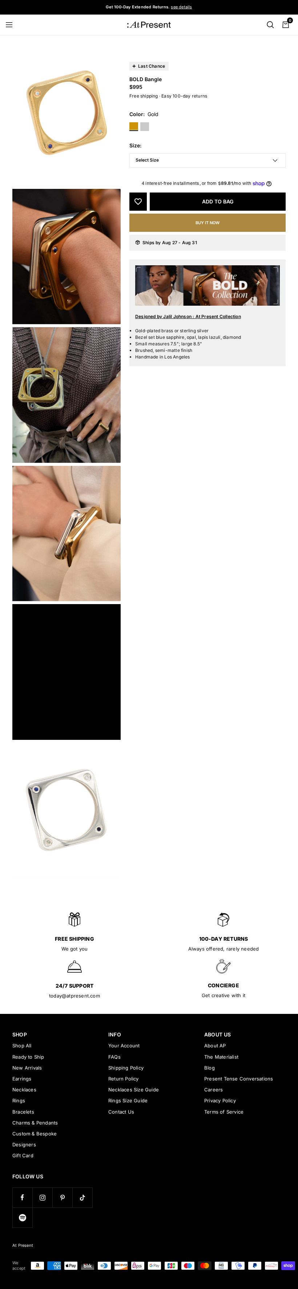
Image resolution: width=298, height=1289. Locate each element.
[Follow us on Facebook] (22, 1197)
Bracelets (23, 1112)
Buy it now (208, 222)
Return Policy (123, 1079)
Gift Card (22, 1155)
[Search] (270, 24)
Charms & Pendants (35, 1123)
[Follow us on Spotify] (22, 1217)
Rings (18, 1100)
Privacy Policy (220, 1100)
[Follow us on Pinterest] (62, 1197)
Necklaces (24, 1089)
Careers (213, 1089)
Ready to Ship (28, 1057)
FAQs (114, 1057)
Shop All (22, 1045)
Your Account (124, 1045)
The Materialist (221, 1057)
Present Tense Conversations (238, 1079)
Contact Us (121, 1112)
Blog (209, 1068)
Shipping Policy (126, 1068)
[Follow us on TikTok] (82, 1197)
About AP (215, 1045)
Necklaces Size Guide (133, 1089)
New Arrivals (27, 1068)
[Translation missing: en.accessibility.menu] (12, 24)
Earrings (22, 1079)
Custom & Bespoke (34, 1134)
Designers (24, 1144)
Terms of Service (223, 1112)
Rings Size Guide (128, 1100)
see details (181, 6)
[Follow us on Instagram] (42, 1197)
